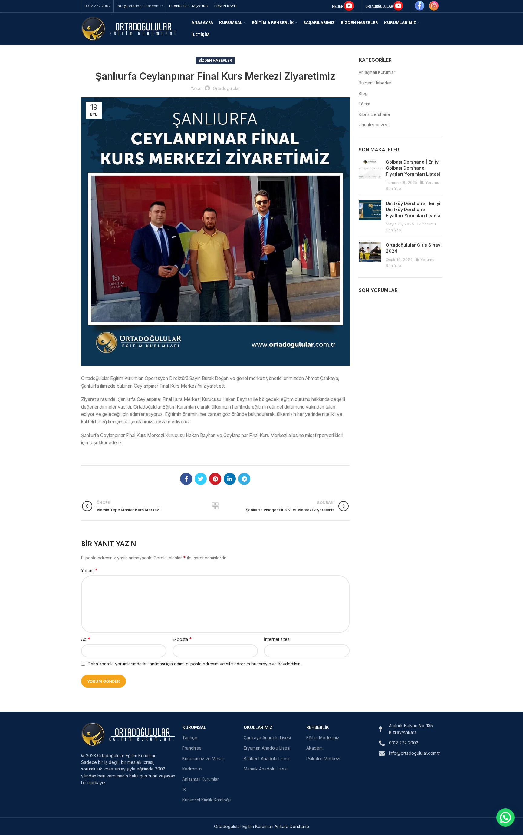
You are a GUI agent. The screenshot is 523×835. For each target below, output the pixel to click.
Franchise (192, 748)
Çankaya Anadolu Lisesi (267, 737)
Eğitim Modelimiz (322, 737)
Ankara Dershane (292, 826)
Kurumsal (194, 727)
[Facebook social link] (186, 479)
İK (184, 789)
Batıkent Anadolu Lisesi (266, 758)
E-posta (182, 639)
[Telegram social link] (244, 479)
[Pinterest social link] (215, 479)
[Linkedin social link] (230, 479)
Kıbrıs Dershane (374, 114)
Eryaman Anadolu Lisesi (267, 748)
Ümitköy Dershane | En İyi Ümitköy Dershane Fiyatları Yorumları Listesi (413, 209)
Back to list (215, 506)
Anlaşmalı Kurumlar (377, 72)
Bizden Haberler (215, 60)
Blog (363, 93)
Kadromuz (192, 768)
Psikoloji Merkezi (323, 758)
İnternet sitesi (277, 639)
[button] (505, 817)
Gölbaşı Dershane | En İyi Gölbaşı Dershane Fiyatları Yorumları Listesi (413, 167)
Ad (85, 639)
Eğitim (364, 103)
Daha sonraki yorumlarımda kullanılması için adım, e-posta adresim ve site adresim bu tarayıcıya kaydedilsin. (194, 663)
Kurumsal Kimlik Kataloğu (206, 799)
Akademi (315, 748)
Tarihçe (189, 737)
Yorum (89, 570)
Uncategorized (374, 124)
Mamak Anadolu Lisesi (266, 768)
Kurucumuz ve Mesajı (203, 758)
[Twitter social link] (201, 479)
